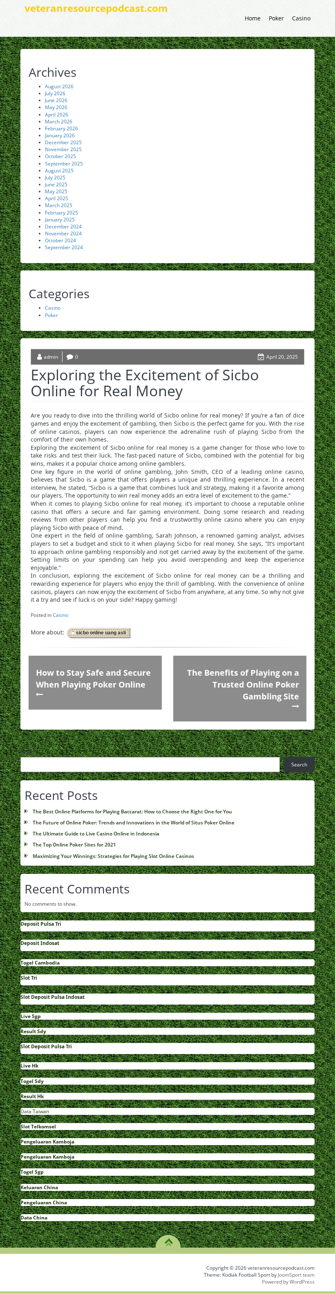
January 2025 (60, 219)
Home (253, 18)
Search (28, 751)
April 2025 (56, 198)
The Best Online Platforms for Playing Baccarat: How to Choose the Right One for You (132, 811)
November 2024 (63, 233)
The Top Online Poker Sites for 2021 (74, 844)
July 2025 (55, 177)
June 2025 (56, 184)
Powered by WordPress (288, 1281)
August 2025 (59, 170)
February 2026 (61, 128)
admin (51, 356)
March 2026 (58, 121)
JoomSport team (296, 1274)
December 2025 (63, 142)
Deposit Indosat (39, 943)
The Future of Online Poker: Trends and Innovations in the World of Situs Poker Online (133, 822)
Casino (301, 18)
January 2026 (60, 135)
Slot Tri (28, 977)
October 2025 (60, 156)
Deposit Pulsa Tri (40, 923)
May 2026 (56, 107)
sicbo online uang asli (101, 633)
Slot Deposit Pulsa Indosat (52, 997)
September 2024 (64, 247)
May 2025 (56, 191)
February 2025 (61, 212)
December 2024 (63, 226)
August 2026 (59, 86)
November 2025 (63, 149)
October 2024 (60, 240)
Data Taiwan (34, 1111)
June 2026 (56, 100)
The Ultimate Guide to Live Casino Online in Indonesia (96, 833)
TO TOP (168, 1239)
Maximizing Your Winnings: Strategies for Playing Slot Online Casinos (113, 856)
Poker (276, 18)
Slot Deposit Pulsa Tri (46, 1046)
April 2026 (56, 114)
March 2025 (58, 205)
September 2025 (64, 163)
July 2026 (55, 93)
